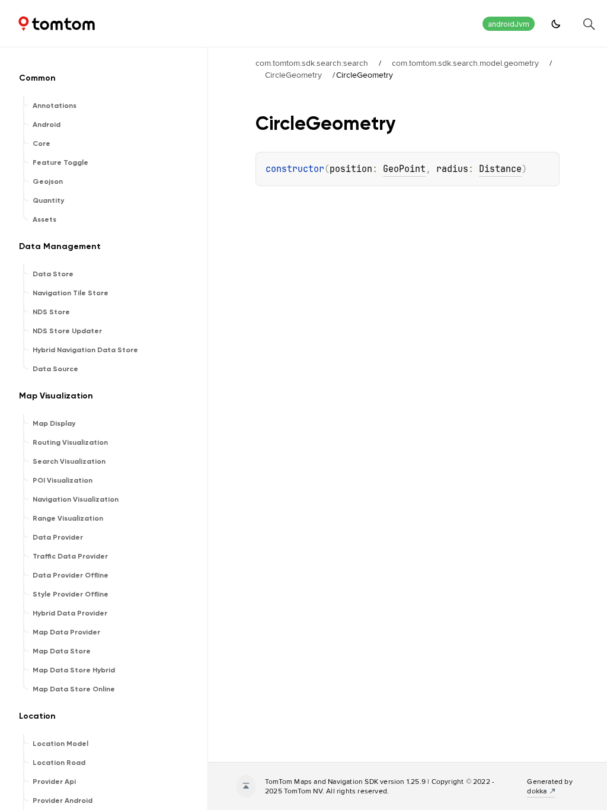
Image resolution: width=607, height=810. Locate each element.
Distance (500, 169)
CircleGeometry (293, 75)
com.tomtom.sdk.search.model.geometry (465, 63)
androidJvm (508, 24)
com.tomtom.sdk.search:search (311, 63)
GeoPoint (404, 169)
